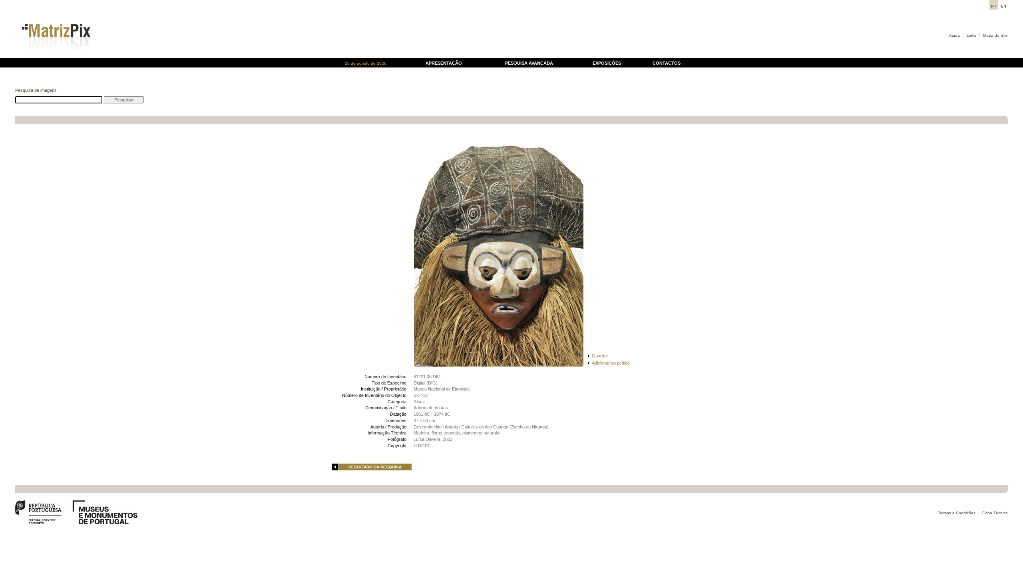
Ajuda (954, 35)
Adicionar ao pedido (611, 363)
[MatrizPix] (55, 55)
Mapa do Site (995, 35)
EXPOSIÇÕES (607, 63)
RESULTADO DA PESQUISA (375, 467)
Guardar (600, 355)
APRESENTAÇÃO (444, 63)
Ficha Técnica (995, 513)
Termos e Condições (956, 513)
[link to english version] (1003, 7)
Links (971, 35)
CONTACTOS (667, 63)
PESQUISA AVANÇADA (529, 63)
